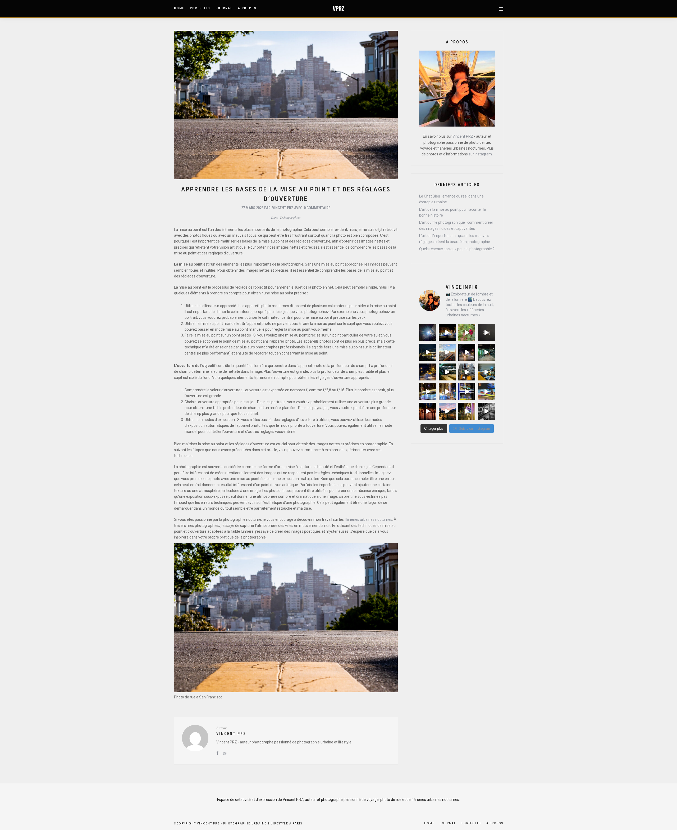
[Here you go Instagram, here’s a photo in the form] (427, 352)
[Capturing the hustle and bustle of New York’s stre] (466, 372)
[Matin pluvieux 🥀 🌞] (466, 332)
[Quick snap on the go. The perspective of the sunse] (447, 352)
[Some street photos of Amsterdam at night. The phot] (427, 391)
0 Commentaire (317, 208)
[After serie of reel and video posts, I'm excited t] (427, 372)
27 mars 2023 (252, 208)
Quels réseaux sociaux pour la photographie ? (457, 249)
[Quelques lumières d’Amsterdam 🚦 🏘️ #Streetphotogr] (447, 391)
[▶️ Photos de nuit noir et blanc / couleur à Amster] (447, 411)
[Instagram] (224, 753)
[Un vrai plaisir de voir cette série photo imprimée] (486, 391)
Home (179, 8)
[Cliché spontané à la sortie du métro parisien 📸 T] (427, 332)
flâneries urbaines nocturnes (368, 519)
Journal (224, 8)
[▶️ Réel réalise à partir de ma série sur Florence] (466, 411)
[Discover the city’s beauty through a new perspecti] (447, 372)
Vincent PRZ (282, 208)
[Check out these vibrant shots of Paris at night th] (486, 352)
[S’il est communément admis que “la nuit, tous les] (466, 391)
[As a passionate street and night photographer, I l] (447, 332)
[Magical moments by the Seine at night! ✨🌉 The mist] (486, 332)
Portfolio (200, 8)
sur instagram (480, 154)
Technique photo (290, 217)
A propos (247, 8)
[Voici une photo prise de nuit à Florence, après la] (466, 352)
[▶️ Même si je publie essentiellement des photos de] (486, 411)
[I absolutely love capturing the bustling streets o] (486, 372)
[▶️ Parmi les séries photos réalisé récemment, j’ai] (427, 411)
